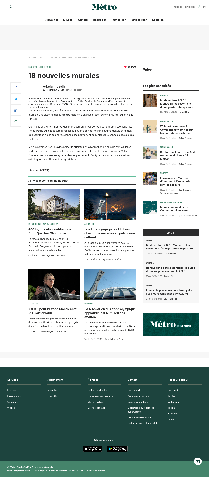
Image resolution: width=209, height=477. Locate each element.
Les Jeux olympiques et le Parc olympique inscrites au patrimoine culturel (110, 233)
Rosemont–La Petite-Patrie (59, 57)
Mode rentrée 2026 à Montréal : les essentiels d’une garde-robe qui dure (176, 103)
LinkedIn (172, 419)
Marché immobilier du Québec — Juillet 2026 (174, 208)
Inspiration (100, 19)
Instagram (173, 402)
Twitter (171, 396)
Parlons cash (139, 19)
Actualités (51, 19)
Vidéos (11, 407)
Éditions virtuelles (97, 390)
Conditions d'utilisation (87, 470)
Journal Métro (184, 112)
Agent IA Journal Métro (56, 255)
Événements (14, 396)
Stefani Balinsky (185, 137)
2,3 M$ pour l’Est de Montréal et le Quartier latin (52, 310)
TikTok (171, 407)
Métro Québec (95, 402)
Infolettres (53, 390)
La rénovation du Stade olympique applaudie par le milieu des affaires (110, 312)
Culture (83, 19)
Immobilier (119, 19)
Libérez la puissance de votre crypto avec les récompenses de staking (169, 291)
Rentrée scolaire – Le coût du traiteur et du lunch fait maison (178, 155)
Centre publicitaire (138, 402)
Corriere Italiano (96, 407)
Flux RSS (52, 396)
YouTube (172, 413)
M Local (68, 19)
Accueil (32, 57)
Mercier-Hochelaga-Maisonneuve (43, 224)
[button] (4, 7)
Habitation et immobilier (171, 202)
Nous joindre (135, 390)
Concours (12, 402)
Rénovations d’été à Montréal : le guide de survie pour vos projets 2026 (170, 269)
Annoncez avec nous (139, 396)
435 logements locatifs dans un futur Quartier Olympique (51, 231)
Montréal (88, 303)
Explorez (158, 19)
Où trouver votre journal (101, 396)
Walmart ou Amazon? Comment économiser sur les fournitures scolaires (176, 129)
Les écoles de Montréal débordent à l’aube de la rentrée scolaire (175, 181)
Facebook (173, 390)
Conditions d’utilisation (140, 417)
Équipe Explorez (170, 298)
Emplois (11, 390)
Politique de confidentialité (142, 423)
